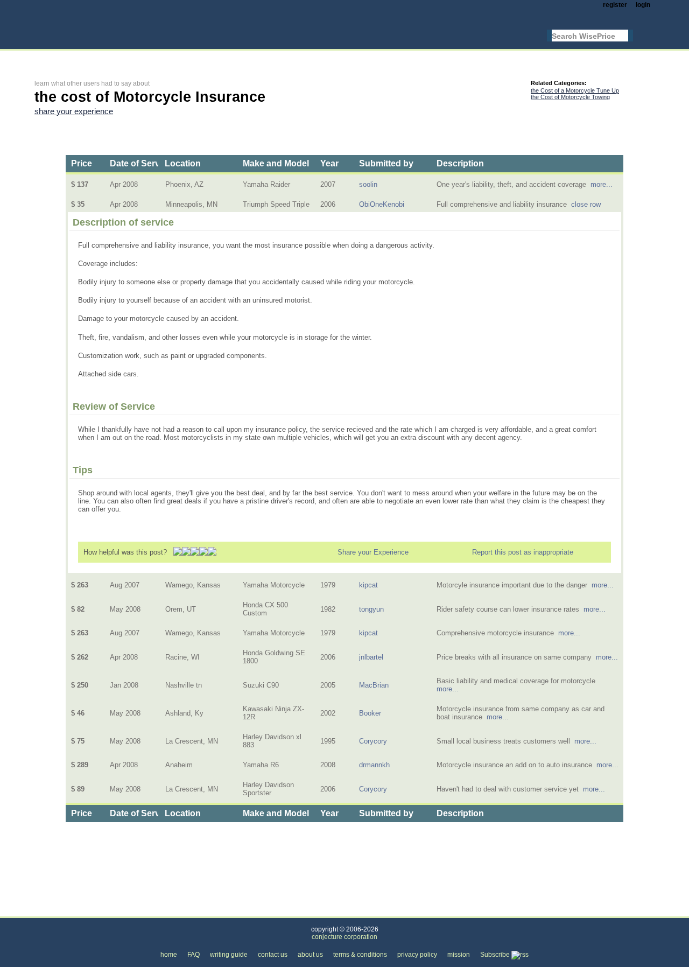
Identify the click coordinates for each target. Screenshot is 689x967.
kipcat (368, 585)
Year (329, 163)
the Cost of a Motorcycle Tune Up (575, 90)
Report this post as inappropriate (522, 552)
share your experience (73, 111)
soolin (368, 184)
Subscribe (495, 954)
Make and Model (276, 163)
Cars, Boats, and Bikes (120, 910)
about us (310, 954)
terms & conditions (360, 954)
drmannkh (374, 765)
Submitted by (386, 163)
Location (183, 163)
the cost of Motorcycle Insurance (278, 910)
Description (460, 163)
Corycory (373, 741)
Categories (51, 910)
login (643, 5)
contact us (272, 954)
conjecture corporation (344, 937)
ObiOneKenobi (381, 204)
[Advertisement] (230, 57)
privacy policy (417, 954)
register (615, 5)
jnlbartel (371, 657)
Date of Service (141, 163)
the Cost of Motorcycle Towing (570, 97)
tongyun (371, 609)
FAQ (193, 954)
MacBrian (374, 685)
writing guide (229, 954)
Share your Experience (373, 552)
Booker (370, 713)
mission (458, 954)
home (168, 954)
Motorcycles (192, 910)
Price (81, 163)
